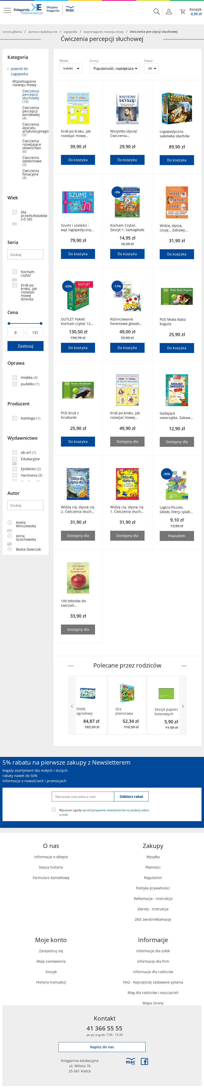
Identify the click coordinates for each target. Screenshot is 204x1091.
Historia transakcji (51, 982)
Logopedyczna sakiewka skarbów (175, 133)
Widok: (64, 60)
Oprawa (15, 363)
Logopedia (70, 32)
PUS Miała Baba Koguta (173, 321)
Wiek (12, 198)
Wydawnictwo (22, 438)
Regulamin (153, 877)
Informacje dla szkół (153, 951)
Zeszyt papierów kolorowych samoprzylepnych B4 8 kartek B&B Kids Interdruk (166, 711)
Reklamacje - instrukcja (153, 898)
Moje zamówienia (51, 961)
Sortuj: (94, 60)
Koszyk (51, 971)
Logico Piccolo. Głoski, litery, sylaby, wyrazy (176, 509)
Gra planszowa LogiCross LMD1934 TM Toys (126, 711)
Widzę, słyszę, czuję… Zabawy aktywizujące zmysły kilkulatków (176, 227)
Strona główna (12, 32)
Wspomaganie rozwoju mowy (104, 32)
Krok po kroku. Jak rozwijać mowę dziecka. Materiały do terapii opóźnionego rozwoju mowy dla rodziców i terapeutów (125, 415)
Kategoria (17, 57)
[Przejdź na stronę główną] (44, 12)
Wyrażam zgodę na (104, 812)
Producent (18, 404)
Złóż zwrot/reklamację (153, 919)
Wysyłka (153, 856)
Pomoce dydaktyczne (42, 32)
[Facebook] (144, 1061)
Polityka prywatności (153, 888)
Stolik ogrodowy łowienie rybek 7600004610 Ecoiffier (86, 711)
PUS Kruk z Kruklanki (70, 415)
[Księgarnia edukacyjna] (130, 1061)
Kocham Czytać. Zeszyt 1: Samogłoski (127, 227)
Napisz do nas (102, 1047)
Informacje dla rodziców (153, 971)
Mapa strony (153, 1003)
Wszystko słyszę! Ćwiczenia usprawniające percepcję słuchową (126, 133)
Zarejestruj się (51, 951)
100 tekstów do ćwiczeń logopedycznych (74, 603)
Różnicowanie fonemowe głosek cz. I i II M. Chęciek (125, 321)
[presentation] (72, 705)
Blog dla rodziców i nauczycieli (153, 992)
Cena (12, 312)
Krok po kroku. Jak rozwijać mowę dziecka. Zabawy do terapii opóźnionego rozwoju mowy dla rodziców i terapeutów (77, 133)
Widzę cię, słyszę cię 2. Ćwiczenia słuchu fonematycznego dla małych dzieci (78, 509)
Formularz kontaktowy (51, 877)
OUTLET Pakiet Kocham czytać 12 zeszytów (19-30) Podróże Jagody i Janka (76, 321)
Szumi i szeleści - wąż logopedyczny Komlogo (76, 227)
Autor (13, 493)
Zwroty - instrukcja (153, 909)
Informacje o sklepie (51, 856)
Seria (12, 242)
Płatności (153, 867)
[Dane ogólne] (169, 11)
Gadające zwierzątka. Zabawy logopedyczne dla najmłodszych (176, 415)
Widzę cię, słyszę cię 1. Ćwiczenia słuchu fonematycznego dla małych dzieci (127, 509)
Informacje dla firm (153, 961)
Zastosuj (25, 346)
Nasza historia (51, 867)
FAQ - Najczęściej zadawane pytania (153, 982)
